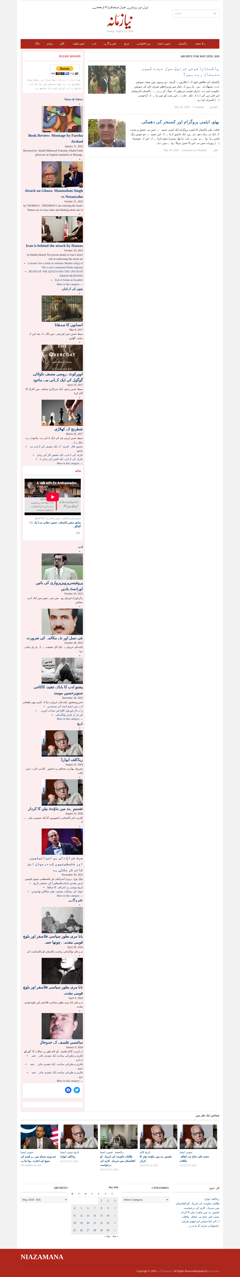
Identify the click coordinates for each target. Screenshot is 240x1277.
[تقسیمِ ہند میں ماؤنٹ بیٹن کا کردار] (62, 792)
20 (88, 1223)
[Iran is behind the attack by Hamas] (62, 229)
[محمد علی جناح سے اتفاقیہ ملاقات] (198, 1137)
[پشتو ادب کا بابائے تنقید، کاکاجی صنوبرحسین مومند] (62, 670)
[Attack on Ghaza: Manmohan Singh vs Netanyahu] (62, 174)
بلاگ (37, 43)
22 (101, 1223)
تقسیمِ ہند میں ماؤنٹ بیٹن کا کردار (55, 809)
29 (101, 1230)
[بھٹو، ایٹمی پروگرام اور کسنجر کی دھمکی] (107, 132)
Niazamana (42, 1257)
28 (94, 1230)
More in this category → (70, 284)
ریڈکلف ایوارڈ (72, 760)
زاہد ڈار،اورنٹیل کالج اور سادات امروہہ (61, 710)
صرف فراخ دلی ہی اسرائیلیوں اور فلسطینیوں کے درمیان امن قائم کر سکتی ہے (55, 864)
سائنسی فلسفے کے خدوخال (61, 1042)
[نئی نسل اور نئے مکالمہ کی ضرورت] (62, 621)
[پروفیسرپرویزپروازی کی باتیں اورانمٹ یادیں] (62, 566)
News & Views (73, 99)
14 (94, 1215)
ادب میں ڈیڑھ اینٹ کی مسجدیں (65, 706)
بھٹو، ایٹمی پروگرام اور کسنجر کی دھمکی (180, 121)
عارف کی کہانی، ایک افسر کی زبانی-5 (61, 459)
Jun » (115, 1236)
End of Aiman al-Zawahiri (69, 280)
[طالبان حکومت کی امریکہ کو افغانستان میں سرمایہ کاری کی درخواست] (118, 1137)
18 (74, 1223)
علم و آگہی (110, 43)
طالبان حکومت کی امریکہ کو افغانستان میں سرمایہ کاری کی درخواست (117, 1160)
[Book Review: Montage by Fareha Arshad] (62, 119)
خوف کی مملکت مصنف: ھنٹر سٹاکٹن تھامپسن (57, 891)
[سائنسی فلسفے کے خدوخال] (62, 1025)
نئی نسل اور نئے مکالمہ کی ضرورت (55, 638)
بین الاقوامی (143, 43)
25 (74, 1230)
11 (74, 1215)
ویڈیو (49, 43)
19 (81, 1223)
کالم (62, 43)
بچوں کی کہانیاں (72, 288)
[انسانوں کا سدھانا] (62, 308)
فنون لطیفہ (78, 43)
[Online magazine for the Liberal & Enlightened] (120, 17)
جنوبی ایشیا (164, 43)
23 (108, 1223)
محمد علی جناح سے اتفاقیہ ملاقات (200, 1216)
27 (88, 1230)
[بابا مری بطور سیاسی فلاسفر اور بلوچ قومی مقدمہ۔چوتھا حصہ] (62, 919)
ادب (94, 43)
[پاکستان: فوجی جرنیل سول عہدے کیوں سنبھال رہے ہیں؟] (107, 79)
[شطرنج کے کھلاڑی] (62, 412)
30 (108, 1230)
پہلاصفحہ (119, 1152)
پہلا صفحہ (199, 43)
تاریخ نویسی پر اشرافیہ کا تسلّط (65, 887)
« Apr (107, 1236)
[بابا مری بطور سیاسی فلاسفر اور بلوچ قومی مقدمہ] (62, 970)
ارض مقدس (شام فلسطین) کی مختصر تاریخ (58, 883)
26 (81, 1230)
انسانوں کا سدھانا (69, 325)
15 (101, 1215)
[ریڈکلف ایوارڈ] (62, 743)
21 (94, 1223)
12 (81, 1215)
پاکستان (182, 43)
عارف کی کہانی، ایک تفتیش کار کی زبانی (60, 455)
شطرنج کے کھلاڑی (68, 429)
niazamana (213, 1271)
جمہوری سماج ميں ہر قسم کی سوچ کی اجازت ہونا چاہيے (38, 1158)
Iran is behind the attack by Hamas (54, 245)
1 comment (198, 107)
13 (88, 1215)
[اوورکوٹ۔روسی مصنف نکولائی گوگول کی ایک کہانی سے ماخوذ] (62, 357)
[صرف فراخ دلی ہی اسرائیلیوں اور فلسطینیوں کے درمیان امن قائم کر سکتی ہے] (62, 841)
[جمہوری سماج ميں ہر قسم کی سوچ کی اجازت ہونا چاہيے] (39, 1137)
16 (108, 1215)
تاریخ (126, 43)
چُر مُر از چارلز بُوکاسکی (69, 714)
